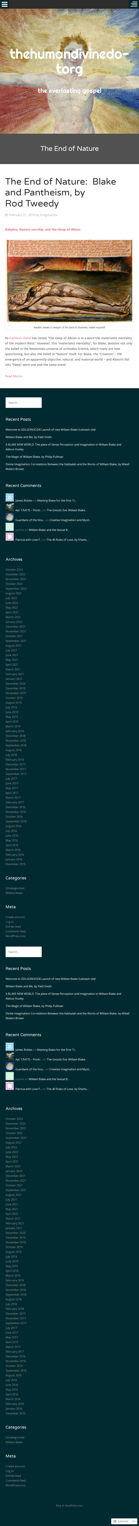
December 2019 (15, 688)
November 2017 (16, 769)
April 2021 (12, 664)
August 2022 (14, 593)
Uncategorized (15, 888)
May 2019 (12, 717)
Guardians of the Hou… (30, 520)
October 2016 (14, 816)
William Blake (14, 893)
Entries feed (13, 926)
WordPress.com (15, 936)
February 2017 (15, 802)
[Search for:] (24, 402)
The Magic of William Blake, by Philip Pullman (34, 457)
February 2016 (15, 854)
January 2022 (14, 622)
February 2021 (15, 674)
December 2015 (15, 864)
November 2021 (16, 631)
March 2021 (13, 669)
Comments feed (16, 931)
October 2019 (14, 698)
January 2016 (14, 859)
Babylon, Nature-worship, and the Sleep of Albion (43, 229)
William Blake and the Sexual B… (49, 530)
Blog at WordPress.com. (69, 1505)
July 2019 (11, 707)
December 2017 (15, 764)
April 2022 (12, 612)
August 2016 (14, 826)
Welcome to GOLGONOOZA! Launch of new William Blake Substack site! (51, 429)
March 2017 (13, 797)
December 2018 (15, 736)
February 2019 (15, 731)
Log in (10, 922)
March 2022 (13, 617)
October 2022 (14, 584)
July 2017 (11, 778)
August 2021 (14, 645)
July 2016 (11, 831)
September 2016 (16, 821)
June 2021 (12, 655)
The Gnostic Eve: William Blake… (67, 510)
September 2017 (16, 774)
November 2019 (16, 693)
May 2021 (12, 660)
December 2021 (15, 626)
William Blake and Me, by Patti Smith (29, 437)
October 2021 (14, 636)
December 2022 (15, 574)
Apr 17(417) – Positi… (28, 510)
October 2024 (14, 569)
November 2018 (16, 740)
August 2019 (14, 702)
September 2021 (16, 641)
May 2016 (12, 840)
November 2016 (16, 812)
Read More (13, 376)
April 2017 (12, 793)
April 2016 (12, 845)
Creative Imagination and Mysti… (70, 520)
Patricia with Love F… (28, 540)
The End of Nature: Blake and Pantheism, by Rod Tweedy (60, 192)
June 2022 (12, 603)
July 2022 (11, 598)
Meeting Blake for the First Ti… (56, 500)
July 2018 (11, 755)
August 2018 (14, 750)
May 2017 (12, 788)
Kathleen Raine (20, 338)
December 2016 (15, 807)
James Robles (23, 500)
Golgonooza (48, 215)
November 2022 (16, 579)
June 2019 (12, 712)
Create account (15, 917)
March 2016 (13, 850)
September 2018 (16, 745)
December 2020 (15, 683)
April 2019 (12, 721)
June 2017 (12, 783)
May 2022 (12, 607)
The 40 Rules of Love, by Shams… (67, 540)
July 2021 (11, 650)
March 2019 (13, 726)
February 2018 (15, 759)
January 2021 (14, 679)
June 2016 (12, 835)
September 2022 (16, 588)
